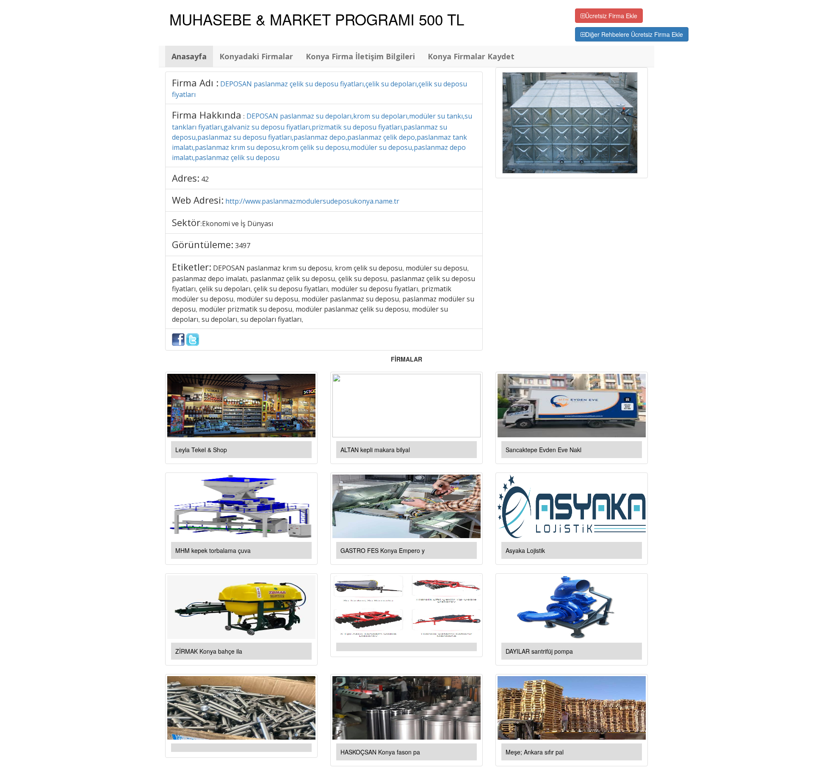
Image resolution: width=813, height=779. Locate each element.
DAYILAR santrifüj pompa (539, 651)
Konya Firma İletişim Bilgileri (360, 56)
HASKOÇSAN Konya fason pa (380, 752)
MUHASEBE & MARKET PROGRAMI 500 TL (316, 19)
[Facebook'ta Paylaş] (178, 338)
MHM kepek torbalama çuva (213, 550)
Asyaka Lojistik (525, 550)
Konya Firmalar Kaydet (471, 56)
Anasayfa (189, 56)
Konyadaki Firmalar (256, 56)
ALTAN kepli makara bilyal (375, 449)
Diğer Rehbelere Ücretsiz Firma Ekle (634, 34)
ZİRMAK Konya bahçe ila (208, 651)
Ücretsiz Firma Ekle (611, 15)
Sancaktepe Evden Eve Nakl (543, 449)
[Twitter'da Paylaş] (192, 338)
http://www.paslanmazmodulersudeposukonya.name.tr (312, 201)
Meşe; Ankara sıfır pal (535, 752)
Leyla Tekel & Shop (201, 449)
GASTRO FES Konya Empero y (382, 550)
